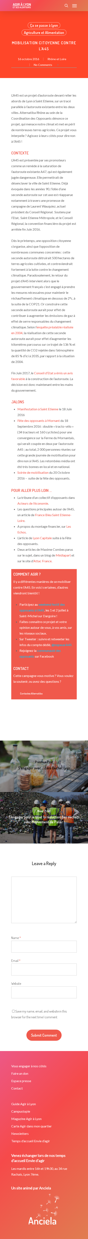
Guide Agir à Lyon (23, 1104)
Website (16, 983)
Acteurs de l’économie (32, 503)
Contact (17, 1088)
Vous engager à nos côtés (28, 1066)
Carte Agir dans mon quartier (31, 1126)
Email (15, 961)
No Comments (43, 64)
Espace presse (21, 1081)
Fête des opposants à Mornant (38, 420)
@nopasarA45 (62, 645)
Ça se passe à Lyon (44, 25)
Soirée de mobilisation (33, 472)
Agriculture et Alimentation (44, 32)
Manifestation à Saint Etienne (37, 409)
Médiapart (63, 555)
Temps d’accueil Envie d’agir (30, 1141)
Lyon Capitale (42, 538)
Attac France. (42, 561)
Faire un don (19, 1073)
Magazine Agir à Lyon (26, 1119)
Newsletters (20, 1133)
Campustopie (20, 1111)
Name (16, 938)
